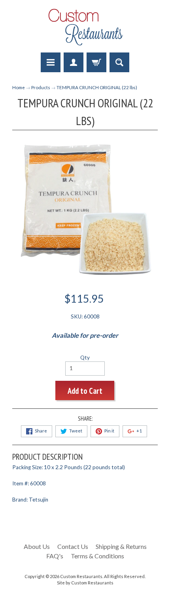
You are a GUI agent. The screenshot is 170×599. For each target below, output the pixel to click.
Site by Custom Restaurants (85, 582)
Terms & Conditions (97, 556)
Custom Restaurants (81, 576)
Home (18, 87)
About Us (37, 546)
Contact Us (72, 546)
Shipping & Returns (121, 546)
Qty (85, 357)
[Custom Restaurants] (85, 27)
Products (40, 87)
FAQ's (54, 556)
